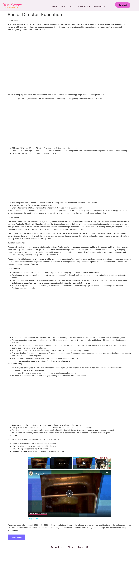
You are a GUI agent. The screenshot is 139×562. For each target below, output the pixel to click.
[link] (31, 473)
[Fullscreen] (48, 468)
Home (54, 6)
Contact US (83, 547)
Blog (72, 6)
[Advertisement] (69, 76)
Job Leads (98, 6)
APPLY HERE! (16, 537)
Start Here (83, 6)
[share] (107, 472)
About (63, 6)
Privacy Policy (57, 547)
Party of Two (40, 473)
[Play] (29, 468)
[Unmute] (31, 468)
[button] (84, 6)
